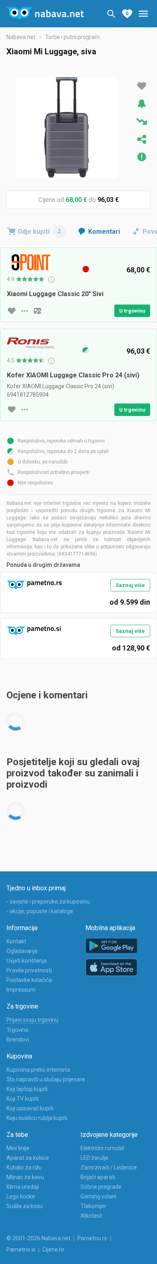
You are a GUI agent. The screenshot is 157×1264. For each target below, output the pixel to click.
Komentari (104, 231)
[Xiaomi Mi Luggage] (66, 127)
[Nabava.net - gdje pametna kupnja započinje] (45, 13)
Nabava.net (20, 37)
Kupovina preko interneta (38, 1069)
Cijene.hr (53, 1249)
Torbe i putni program (72, 37)
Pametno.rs (92, 1238)
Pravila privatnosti (29, 970)
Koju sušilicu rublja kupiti (36, 1118)
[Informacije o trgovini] (24, 311)
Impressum (20, 989)
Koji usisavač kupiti (30, 1108)
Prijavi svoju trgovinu (32, 1020)
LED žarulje (94, 1158)
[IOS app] (111, 967)
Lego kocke (20, 1196)
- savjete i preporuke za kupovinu (48, 901)
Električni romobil (102, 1148)
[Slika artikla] (37, 311)
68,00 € (76, 200)
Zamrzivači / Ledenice (109, 1167)
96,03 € (108, 200)
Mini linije (17, 1148)
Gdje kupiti (39, 231)
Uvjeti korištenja (26, 960)
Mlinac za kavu (25, 1177)
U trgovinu (132, 311)
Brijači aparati (98, 1177)
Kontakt (16, 941)
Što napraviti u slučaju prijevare (45, 1079)
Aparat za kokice (27, 1158)
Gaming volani (98, 1196)
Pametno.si (20, 1249)
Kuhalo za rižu (24, 1167)
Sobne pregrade (101, 1187)
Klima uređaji (22, 1187)
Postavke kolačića (29, 980)
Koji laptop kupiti (27, 1089)
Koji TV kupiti (22, 1098)
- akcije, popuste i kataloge (39, 911)
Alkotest (91, 1216)
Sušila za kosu (24, 1206)
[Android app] (111, 946)
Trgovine (17, 1030)
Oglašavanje (22, 951)
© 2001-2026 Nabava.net (38, 1238)
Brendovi (17, 1039)
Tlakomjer (93, 1206)
